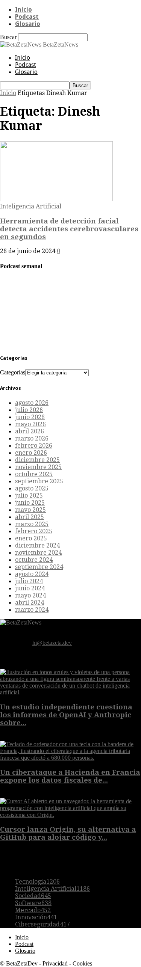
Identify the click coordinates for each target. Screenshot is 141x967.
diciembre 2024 (37, 545)
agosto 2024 (32, 574)
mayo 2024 (30, 595)
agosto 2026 (32, 402)
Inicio (23, 9)
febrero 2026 (33, 445)
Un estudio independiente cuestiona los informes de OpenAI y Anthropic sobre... (66, 715)
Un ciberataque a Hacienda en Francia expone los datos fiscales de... (70, 776)
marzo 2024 (32, 609)
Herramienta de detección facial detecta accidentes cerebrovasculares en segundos (69, 229)
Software (33, 903)
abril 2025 (29, 516)
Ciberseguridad (42, 924)
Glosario (27, 23)
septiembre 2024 (39, 566)
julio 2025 (29, 495)
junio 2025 (30, 502)
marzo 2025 (32, 524)
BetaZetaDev (22, 963)
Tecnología (37, 881)
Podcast (27, 16)
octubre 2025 (34, 474)
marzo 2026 (32, 438)
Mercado (33, 910)
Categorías (12, 372)
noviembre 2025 (38, 467)
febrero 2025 (33, 531)
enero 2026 (31, 452)
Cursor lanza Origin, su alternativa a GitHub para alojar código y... (68, 833)
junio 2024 (30, 588)
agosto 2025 (32, 488)
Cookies (82, 963)
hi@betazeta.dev (52, 643)
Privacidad (55, 963)
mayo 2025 (30, 509)
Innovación (36, 917)
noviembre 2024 (38, 552)
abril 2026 (29, 431)
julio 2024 (29, 581)
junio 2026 (30, 417)
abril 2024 (29, 602)
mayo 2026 (30, 424)
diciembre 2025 (37, 459)
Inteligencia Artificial (30, 206)
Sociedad (33, 895)
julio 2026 (29, 409)
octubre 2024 (34, 559)
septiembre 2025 (39, 481)
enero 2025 (31, 538)
